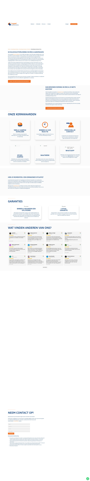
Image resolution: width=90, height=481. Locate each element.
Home (9, 49)
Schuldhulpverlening (14, 49)
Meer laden (45, 267)
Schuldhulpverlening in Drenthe (24, 49)
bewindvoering (16, 185)
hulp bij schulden (16, 54)
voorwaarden (15, 421)
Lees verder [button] (11, 241)
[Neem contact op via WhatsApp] (87, 478)
